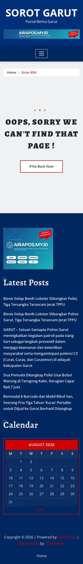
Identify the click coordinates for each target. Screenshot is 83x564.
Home (11, 72)
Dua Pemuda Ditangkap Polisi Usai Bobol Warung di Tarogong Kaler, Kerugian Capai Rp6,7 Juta (38, 381)
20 (41, 486)
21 (52, 486)
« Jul (40, 509)
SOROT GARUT (41, 12)
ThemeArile (54, 543)
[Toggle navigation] (41, 53)
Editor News (29, 543)
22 (62, 486)
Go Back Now (43, 166)
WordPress (67, 537)
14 (52, 478)
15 (62, 478)
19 (31, 486)
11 (21, 478)
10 (11, 478)
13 (41, 478)
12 (31, 478)
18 (21, 486)
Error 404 (29, 72)
